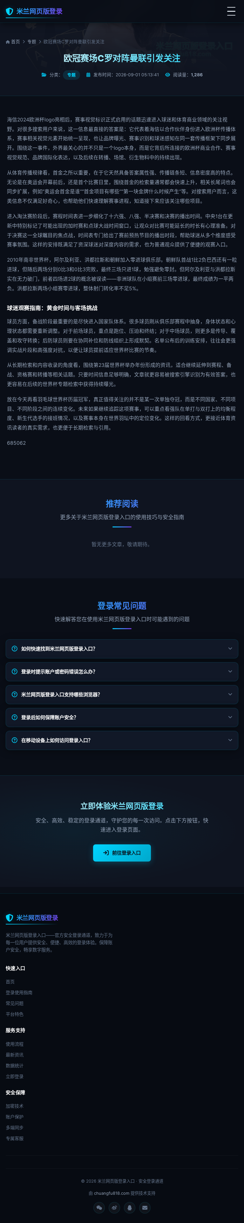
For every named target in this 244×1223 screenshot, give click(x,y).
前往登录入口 (126, 853)
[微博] (114, 1207)
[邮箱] (145, 1207)
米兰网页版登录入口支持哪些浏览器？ (61, 694)
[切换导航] (231, 11)
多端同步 (15, 1127)
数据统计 (15, 1065)
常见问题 (15, 1003)
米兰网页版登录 (40, 11)
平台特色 (15, 1014)
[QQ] (129, 1207)
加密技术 (15, 1106)
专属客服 (15, 1138)
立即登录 (15, 1076)
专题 (31, 41)
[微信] (99, 1207)
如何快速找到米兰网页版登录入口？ (59, 649)
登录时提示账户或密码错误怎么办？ (59, 672)
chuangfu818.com (111, 1193)
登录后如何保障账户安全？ (49, 717)
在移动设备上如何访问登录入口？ (57, 740)
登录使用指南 (19, 992)
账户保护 (15, 1116)
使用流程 (15, 1044)
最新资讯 (15, 1054)
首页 (15, 41)
